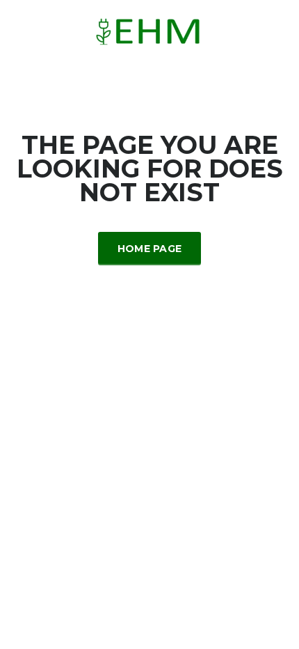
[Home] (150, 30)
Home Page (150, 248)
